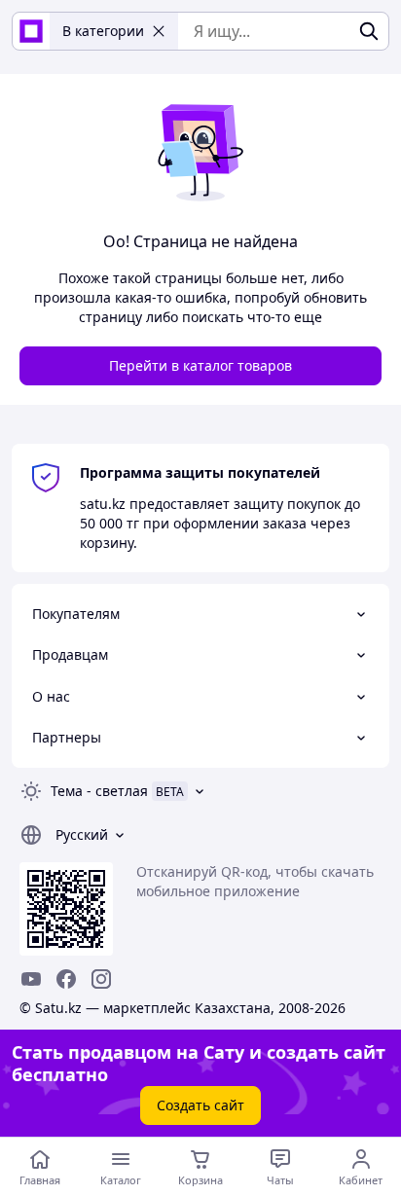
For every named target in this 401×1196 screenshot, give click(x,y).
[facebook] (66, 979)
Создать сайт (200, 1105)
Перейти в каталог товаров (200, 365)
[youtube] (31, 979)
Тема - (99, 790)
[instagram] (101, 979)
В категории (103, 30)
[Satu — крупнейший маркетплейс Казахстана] (31, 31)
